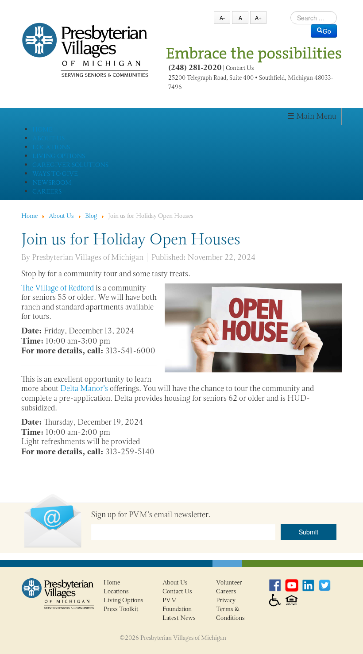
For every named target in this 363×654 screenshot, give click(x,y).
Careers (226, 591)
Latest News (179, 617)
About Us (175, 582)
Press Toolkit (121, 608)
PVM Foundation (177, 604)
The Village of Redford (57, 287)
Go (327, 31)
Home (112, 582)
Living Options (123, 600)
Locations (116, 591)
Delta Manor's (84, 388)
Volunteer (229, 582)
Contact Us (240, 68)
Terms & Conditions (230, 613)
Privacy (226, 600)
